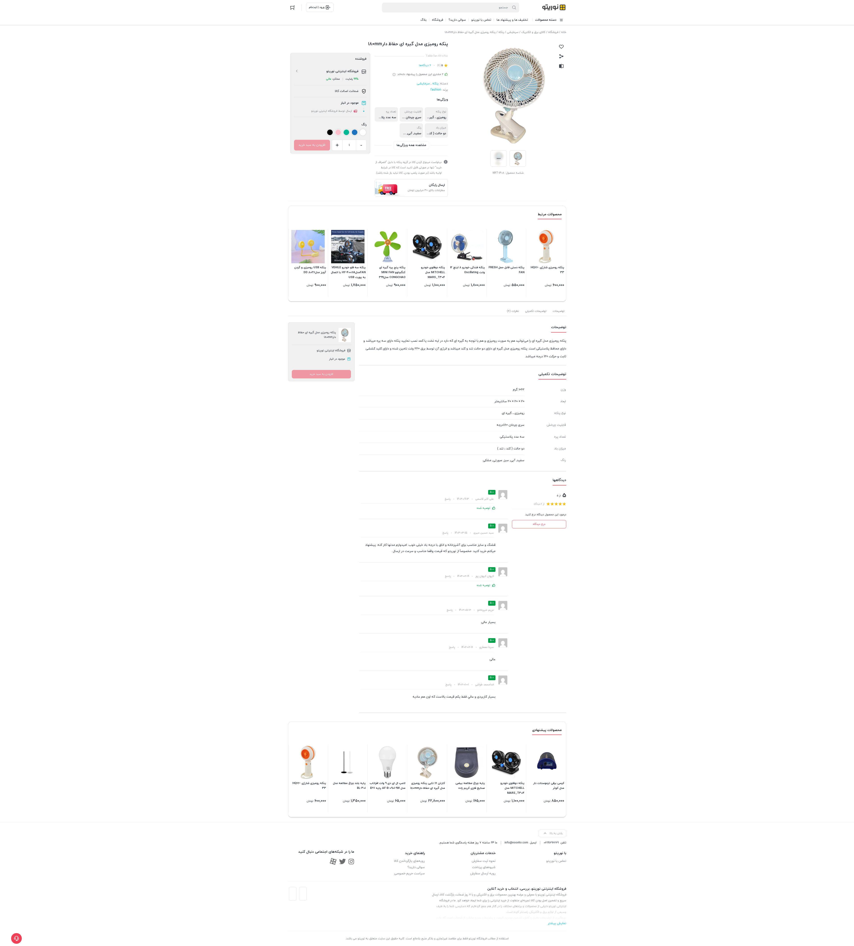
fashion (435, 90)
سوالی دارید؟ (416, 867)
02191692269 (551, 843)
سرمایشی (512, 32)
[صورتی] (338, 132)
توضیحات (558, 311)
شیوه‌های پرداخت (483, 867)
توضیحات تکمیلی (535, 311)
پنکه (501, 32)
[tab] (558, 311)
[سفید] (363, 132)
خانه (563, 32)
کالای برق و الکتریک (533, 32)
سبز (506, 460)
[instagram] (351, 861)
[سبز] (346, 132)
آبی (409, 133)
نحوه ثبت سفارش (483, 861)
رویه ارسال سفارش (482, 873)
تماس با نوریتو (556, 861)
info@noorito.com (516, 843)
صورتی (497, 460)
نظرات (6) (513, 311)
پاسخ (448, 499)
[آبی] (354, 132)
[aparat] (333, 861)
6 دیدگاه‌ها (425, 65)
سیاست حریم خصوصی (409, 873)
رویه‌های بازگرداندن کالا (409, 861)
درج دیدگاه (539, 524)
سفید (417, 133)
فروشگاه (553, 32)
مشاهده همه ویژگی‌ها (411, 145)
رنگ (364, 124)
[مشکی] (330, 132)
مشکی (487, 460)
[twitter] (342, 861)
